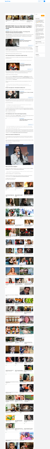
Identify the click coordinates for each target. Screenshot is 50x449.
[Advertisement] (25, 7)
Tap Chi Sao (7, 1)
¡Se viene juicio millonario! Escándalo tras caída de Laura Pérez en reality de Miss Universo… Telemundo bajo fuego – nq (40, 26)
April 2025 (37, 51)
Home (6, 23)
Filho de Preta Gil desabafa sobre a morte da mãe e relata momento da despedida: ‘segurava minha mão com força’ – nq (40, 37)
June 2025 (37, 49)
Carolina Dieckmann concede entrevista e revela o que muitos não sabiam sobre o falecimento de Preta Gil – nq (40, 34)
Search (36, 14)
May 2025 (37, 50)
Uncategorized (8, 23)
